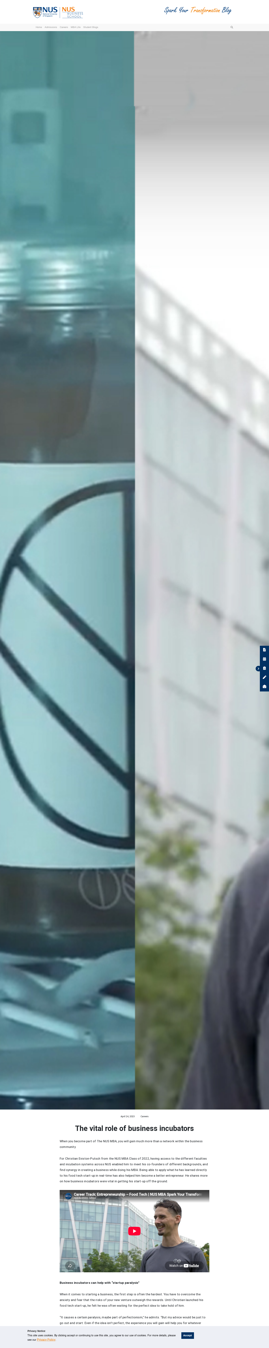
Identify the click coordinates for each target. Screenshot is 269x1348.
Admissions (51, 27)
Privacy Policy (46, 1339)
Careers (64, 27)
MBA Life (76, 27)
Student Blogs (90, 27)
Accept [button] (187, 1335)
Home (39, 27)
